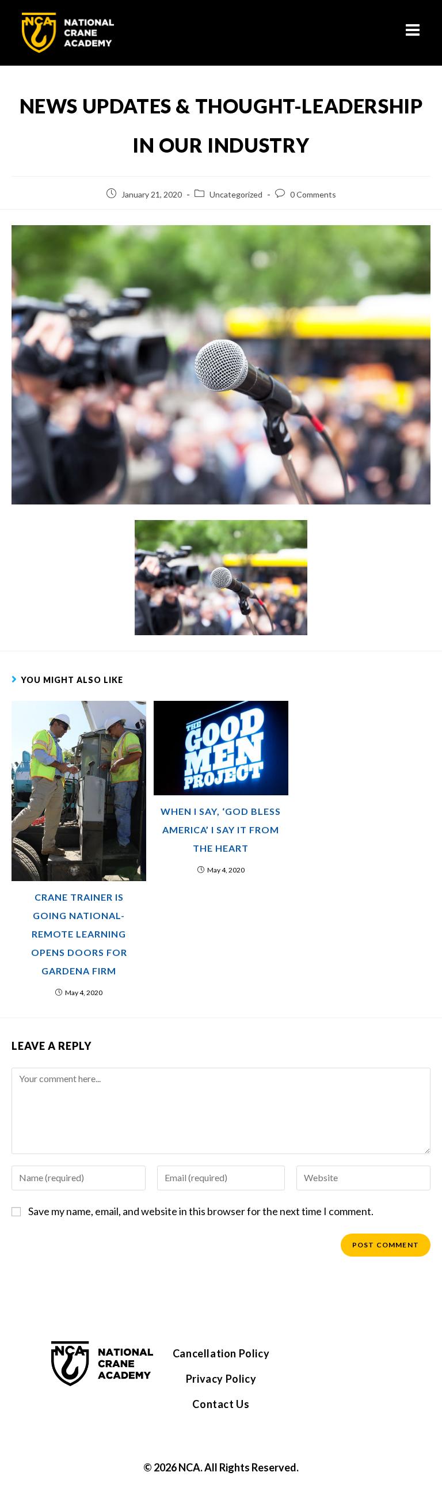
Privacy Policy (221, 1378)
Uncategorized (235, 194)
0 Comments (313, 194)
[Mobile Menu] (413, 32)
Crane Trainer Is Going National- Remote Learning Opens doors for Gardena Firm (79, 933)
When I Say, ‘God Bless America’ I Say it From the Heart (221, 829)
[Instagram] (357, 1359)
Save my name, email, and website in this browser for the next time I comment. (201, 1211)
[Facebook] (322, 1359)
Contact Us (220, 1404)
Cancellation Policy (221, 1353)
